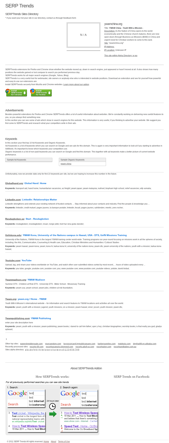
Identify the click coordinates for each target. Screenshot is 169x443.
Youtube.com (12, 260)
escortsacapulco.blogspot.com (59, 347)
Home (46, 441)
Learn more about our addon (76, 84)
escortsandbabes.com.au (125, 347)
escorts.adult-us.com (85, 347)
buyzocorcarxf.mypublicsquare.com (79, 344)
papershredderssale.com (31, 344)
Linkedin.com (13, 199)
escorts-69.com (36, 347)
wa (136, 55)
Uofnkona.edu (13, 235)
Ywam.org (10, 299)
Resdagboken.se (14, 219)
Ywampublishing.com (17, 318)
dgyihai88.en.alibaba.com (144, 344)
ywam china (66, 164)
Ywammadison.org (15, 279)
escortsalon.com (104, 347)
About (53, 441)
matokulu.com (124, 344)
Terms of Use (64, 441)
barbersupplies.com (107, 344)
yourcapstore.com (53, 344)
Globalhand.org (14, 183)
